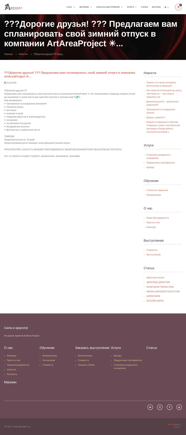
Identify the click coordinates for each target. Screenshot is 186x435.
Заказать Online (86, 365)
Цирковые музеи (155, 277)
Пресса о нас (153, 222)
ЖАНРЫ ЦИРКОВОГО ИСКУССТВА (163, 291)
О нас (69, 7)
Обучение (84, 7)
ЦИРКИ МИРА (153, 296)
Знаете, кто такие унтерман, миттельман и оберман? (161, 84)
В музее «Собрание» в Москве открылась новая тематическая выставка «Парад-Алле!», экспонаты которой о (163, 127)
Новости (23, 54)
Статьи (144, 7)
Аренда (150, 167)
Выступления (154, 254)
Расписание (48, 360)
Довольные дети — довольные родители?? (163, 103)
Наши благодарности (158, 218)
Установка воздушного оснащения (158, 156)
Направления (154, 195)
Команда (151, 227)
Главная (8, 54)
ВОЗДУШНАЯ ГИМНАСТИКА (160, 287)
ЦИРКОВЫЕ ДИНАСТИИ (158, 282)
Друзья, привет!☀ (156, 117)
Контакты (12, 374)
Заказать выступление (108, 7)
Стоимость (152, 250)
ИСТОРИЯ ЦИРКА (155, 301)
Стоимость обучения (157, 190)
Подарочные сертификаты (161, 162)
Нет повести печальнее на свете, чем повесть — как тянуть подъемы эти (164, 93)
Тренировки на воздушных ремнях (161, 111)
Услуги (130, 7)
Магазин (156, 7)
